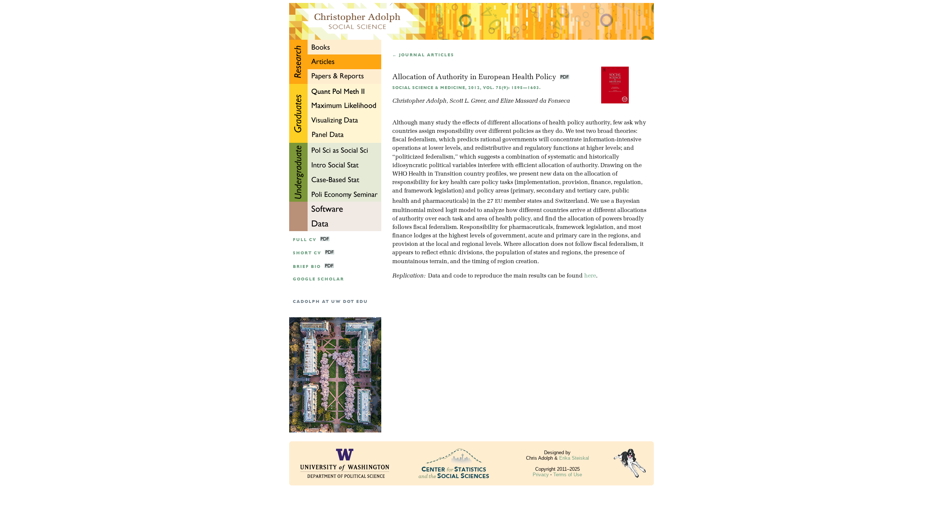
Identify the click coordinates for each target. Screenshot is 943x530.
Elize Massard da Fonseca (535, 101)
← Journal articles (423, 55)
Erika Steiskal (574, 458)
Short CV (307, 253)
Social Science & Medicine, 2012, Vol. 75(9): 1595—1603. (466, 87)
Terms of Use (567, 474)
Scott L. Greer (467, 101)
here (590, 276)
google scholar (318, 279)
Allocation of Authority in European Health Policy (475, 77)
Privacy (541, 474)
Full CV (304, 239)
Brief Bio (307, 266)
